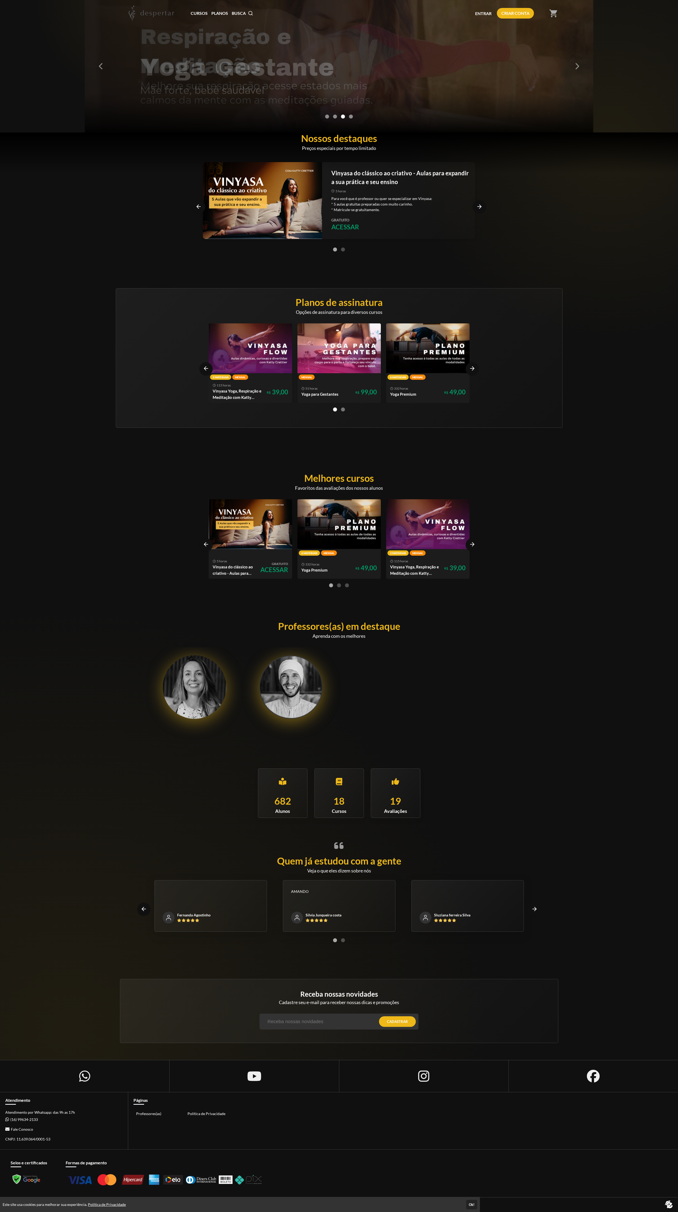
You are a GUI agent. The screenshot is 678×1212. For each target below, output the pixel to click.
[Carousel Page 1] (327, 117)
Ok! (472, 1204)
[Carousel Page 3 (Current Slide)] (343, 117)
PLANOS (219, 13)
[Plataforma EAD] (669, 1204)
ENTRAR (483, 13)
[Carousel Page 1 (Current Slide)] (335, 249)
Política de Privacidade (206, 1113)
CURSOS (199, 13)
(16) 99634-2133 (24, 1119)
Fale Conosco (22, 1129)
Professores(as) (148, 1113)
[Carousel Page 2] (335, 117)
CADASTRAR (397, 1021)
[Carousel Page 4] (351, 117)
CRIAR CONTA (515, 13)
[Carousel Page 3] (347, 585)
